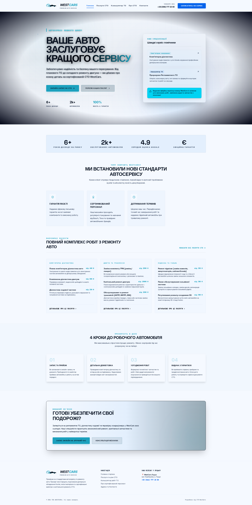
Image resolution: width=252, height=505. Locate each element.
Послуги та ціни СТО (109, 477)
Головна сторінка (108, 474)
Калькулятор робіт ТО (110, 480)
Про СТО (133, 6)
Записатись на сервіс (192, 6)
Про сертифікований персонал (113, 484)
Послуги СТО (102, 6)
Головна (90, 6)
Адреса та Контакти (109, 487)
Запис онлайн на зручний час (71, 441)
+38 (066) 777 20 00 (166, 7)
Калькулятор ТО (118, 6)
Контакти (144, 6)
